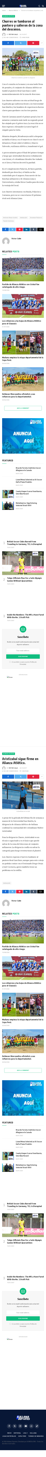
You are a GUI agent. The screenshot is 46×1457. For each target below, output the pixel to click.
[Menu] (3, 6)
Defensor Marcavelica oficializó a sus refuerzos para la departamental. (18, 395)
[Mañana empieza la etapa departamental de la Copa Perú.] (23, 342)
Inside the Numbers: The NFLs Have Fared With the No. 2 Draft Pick (25, 615)
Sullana (33, 1433)
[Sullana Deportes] (23, 6)
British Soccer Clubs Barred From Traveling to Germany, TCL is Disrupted (24, 542)
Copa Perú (22, 1436)
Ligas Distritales (9, 1436)
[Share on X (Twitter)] (21, 43)
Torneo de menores (36, 1436)
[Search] (43, 6)
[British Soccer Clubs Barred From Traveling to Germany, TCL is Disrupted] (23, 526)
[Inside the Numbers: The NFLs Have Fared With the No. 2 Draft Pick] (23, 600)
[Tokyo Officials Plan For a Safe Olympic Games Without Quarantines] (23, 563)
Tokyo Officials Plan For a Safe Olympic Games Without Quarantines (24, 579)
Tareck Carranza (8, 221)
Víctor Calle (13, 34)
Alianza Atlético (8, 16)
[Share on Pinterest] (33, 43)
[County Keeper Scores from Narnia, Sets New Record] (8, 494)
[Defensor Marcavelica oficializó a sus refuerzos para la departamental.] (23, 379)
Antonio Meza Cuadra (10, 217)
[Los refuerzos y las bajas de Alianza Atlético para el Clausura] (23, 306)
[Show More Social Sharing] (42, 43)
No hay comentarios (11, 37)
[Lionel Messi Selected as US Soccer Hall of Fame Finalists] (8, 482)
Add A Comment (23, 408)
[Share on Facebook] (8, 43)
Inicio (9, 1433)
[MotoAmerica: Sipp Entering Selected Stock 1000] (8, 506)
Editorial (17, 1433)
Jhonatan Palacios (36, 217)
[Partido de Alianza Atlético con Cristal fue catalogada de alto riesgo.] (23, 269)
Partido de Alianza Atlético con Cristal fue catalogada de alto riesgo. (20, 285)
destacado (23, 217)
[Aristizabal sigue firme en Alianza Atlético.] (23, 795)
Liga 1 (25, 1433)
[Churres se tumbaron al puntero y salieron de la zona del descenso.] (23, 62)
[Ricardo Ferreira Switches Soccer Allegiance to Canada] (8, 471)
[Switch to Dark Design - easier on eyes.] (39, 6)
